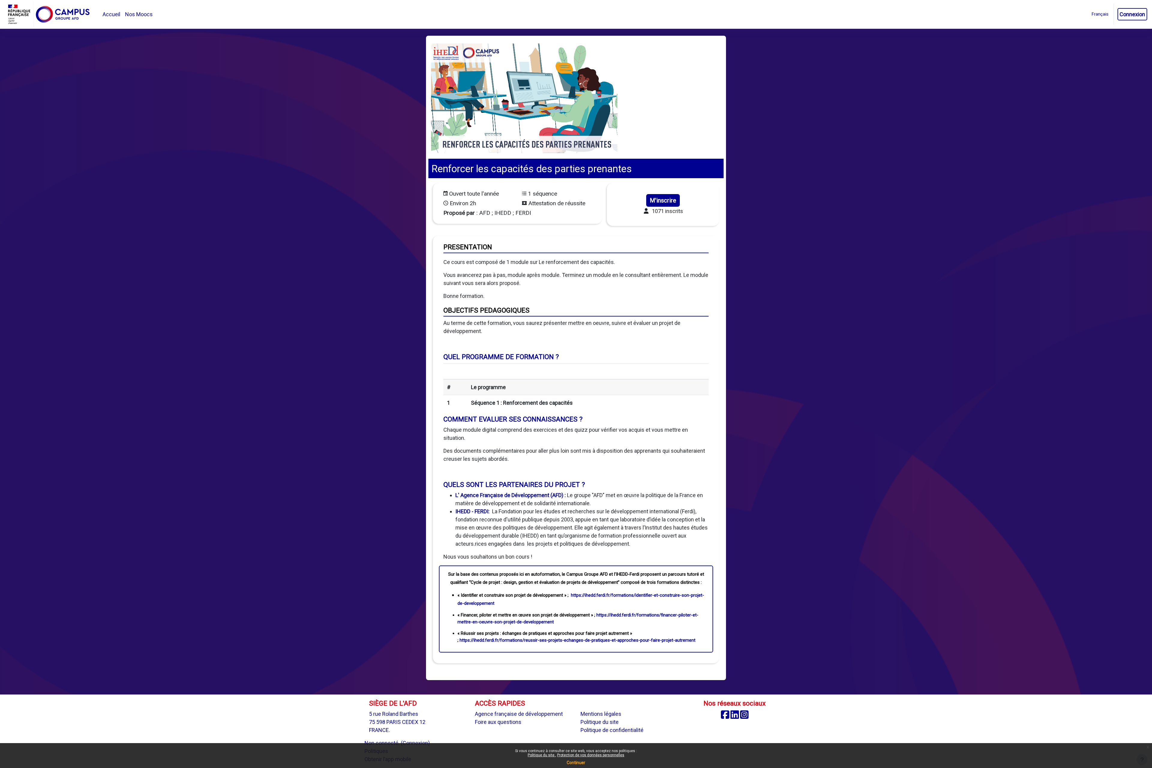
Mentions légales (600, 714)
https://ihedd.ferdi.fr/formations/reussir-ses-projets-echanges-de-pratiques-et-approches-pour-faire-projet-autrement (577, 640)
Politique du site (541, 755)
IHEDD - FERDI (471, 511)
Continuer (576, 762)
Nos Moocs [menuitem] (139, 14)
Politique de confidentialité (612, 730)
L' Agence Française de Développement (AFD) (509, 495)
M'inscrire (663, 200)
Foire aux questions (498, 722)
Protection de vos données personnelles (590, 755)
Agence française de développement (519, 714)
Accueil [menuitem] (111, 14)
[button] (1100, 14)
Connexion (1132, 14)
